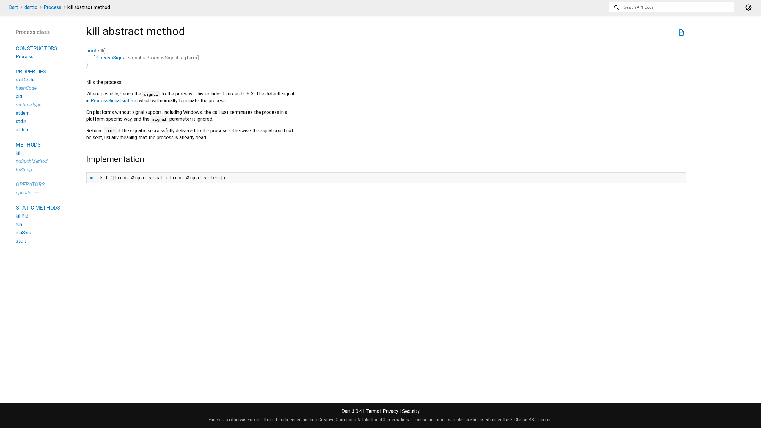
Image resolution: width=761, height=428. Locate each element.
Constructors (36, 48)
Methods (28, 144)
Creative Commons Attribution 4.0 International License (372, 419)
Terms (372, 411)
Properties (31, 71)
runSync (24, 232)
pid (19, 96)
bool (91, 51)
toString (24, 169)
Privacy (390, 411)
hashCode (26, 88)
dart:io (30, 7)
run (19, 224)
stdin (21, 121)
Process (52, 7)
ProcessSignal (111, 58)
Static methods (38, 207)
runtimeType (28, 105)
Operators (30, 184)
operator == (28, 193)
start (21, 241)
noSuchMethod (32, 161)
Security (411, 411)
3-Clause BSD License (531, 419)
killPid (22, 216)
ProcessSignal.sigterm (114, 100)
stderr (22, 113)
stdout (23, 130)
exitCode (25, 80)
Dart (13, 7)
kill (18, 153)
